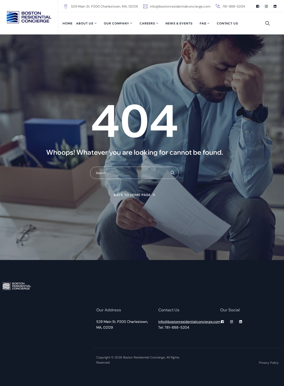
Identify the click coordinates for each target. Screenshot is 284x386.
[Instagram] (266, 6)
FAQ (203, 23)
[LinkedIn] (275, 6)
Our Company (116, 23)
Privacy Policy (269, 363)
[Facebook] (257, 6)
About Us (84, 23)
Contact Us (227, 23)
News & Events (179, 23)
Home (68, 23)
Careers (147, 23)
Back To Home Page (132, 195)
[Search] (267, 23)
